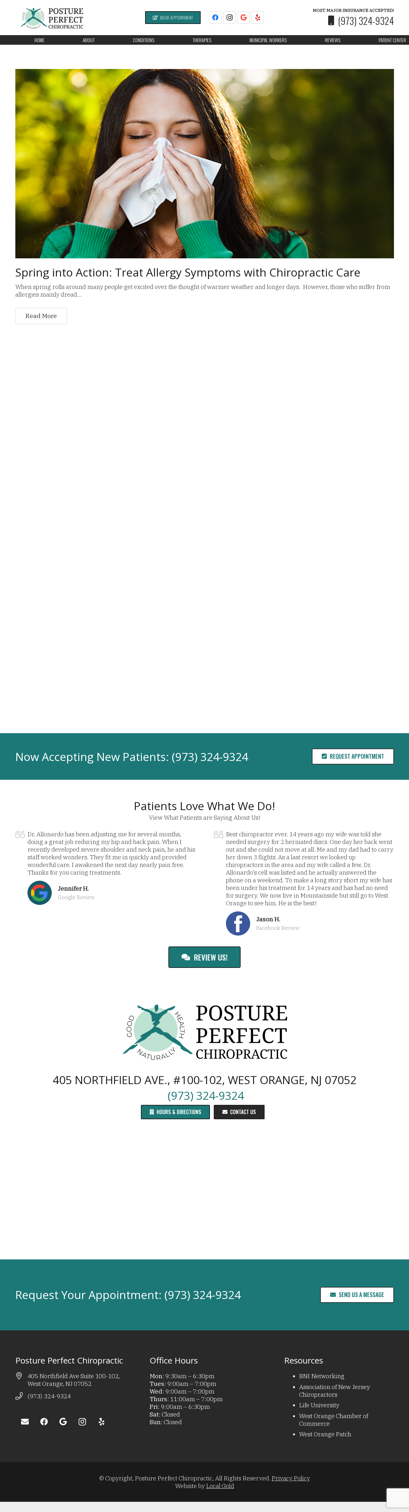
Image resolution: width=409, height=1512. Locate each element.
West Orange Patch (325, 1434)
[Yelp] (257, 17)
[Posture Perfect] (51, 18)
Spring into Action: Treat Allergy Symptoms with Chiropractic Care (187, 272)
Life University (319, 1405)
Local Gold (220, 1486)
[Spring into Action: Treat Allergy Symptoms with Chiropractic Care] (204, 163)
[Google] (243, 17)
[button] (99, 40)
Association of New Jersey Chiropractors (334, 1390)
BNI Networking (321, 1376)
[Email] (25, 1421)
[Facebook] (215, 17)
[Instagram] (229, 17)
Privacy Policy (291, 1478)
